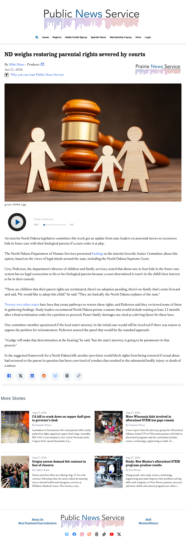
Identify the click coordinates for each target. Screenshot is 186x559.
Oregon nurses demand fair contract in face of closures (59, 463)
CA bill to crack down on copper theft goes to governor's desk (61, 418)
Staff (148, 519)
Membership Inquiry (121, 37)
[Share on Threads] (67, 375)
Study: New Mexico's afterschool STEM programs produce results (153, 463)
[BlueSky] (67, 534)
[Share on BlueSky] (55, 375)
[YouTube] (111, 534)
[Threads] (96, 534)
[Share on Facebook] (9, 375)
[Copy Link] (78, 375)
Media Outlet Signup (76, 37)
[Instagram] (82, 534)
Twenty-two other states (22, 305)
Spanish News (98, 37)
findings (97, 254)
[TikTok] (104, 534)
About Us (37, 519)
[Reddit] (89, 534)
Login (148, 37)
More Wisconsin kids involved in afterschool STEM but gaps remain (150, 418)
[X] (119, 534)
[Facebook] (74, 534)
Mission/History (148, 523)
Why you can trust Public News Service (36, 75)
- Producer (24, 64)
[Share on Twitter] (20, 375)
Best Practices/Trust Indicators (38, 523)
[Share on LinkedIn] (32, 375)
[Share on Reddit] (43, 375)
